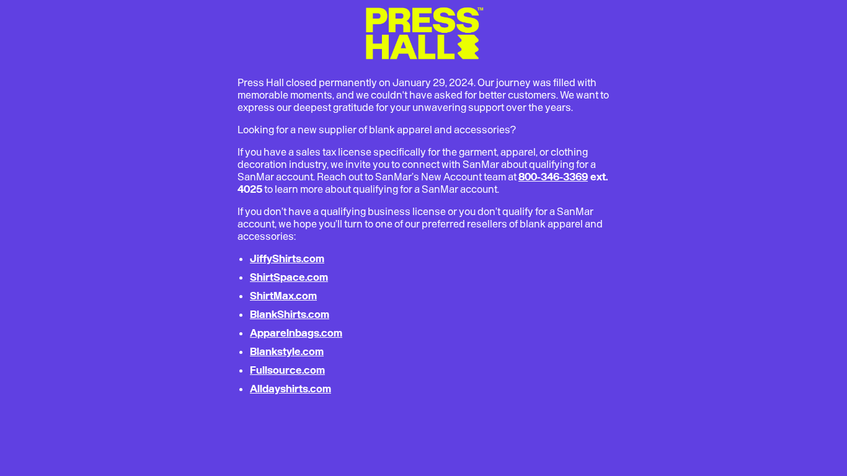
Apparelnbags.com (296, 333)
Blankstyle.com (287, 351)
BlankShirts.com (289, 314)
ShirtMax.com (283, 295)
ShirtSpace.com (289, 277)
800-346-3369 (553, 176)
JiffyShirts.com (287, 258)
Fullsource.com (287, 370)
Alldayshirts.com (290, 388)
